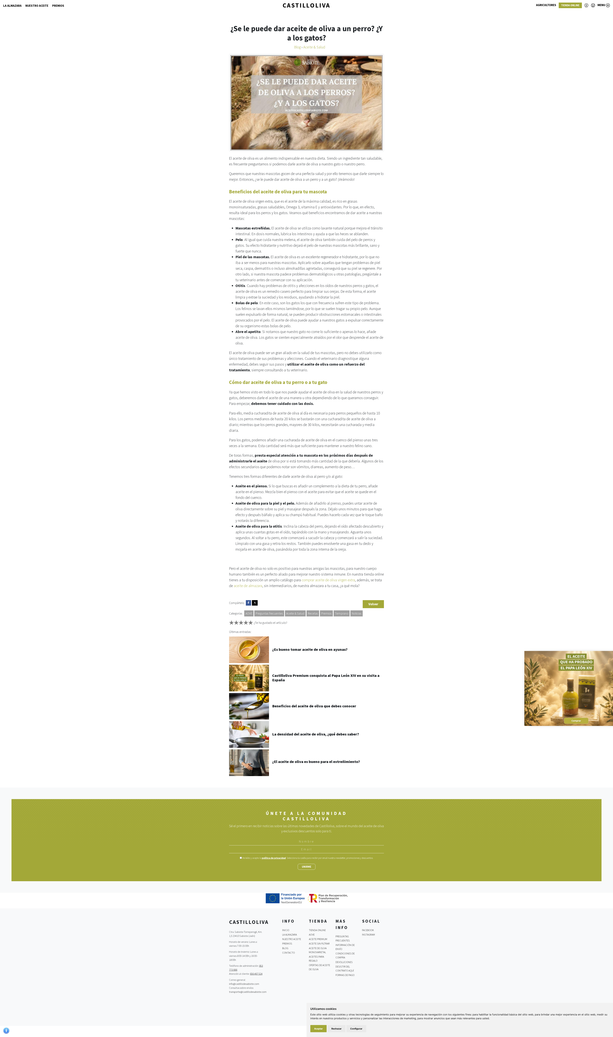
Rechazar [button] (336, 1028)
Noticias (356, 613)
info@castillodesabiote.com (244, 983)
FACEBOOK (368, 930)
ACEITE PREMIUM (318, 939)
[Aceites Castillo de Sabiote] (561, 687)
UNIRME (306, 866)
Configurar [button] (356, 1028)
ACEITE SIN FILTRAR (319, 943)
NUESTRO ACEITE (36, 6)
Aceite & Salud (295, 613)
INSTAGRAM (368, 934)
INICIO (285, 930)
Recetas (313, 613)
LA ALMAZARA (12, 6)
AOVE (249, 613)
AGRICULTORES (546, 5)
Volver (373, 604)
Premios (326, 613)
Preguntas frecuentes (269, 613)
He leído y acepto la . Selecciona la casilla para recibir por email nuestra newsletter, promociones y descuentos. (307, 857)
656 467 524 (256, 973)
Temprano (341, 613)
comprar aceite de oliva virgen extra (328, 579)
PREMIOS (58, 6)
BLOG (285, 948)
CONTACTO (288, 952)
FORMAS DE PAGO (345, 975)
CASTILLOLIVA (307, 5)
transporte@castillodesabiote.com (247, 992)
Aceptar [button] (318, 1028)
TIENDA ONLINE (570, 5)
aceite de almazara (248, 585)
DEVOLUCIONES (344, 962)
